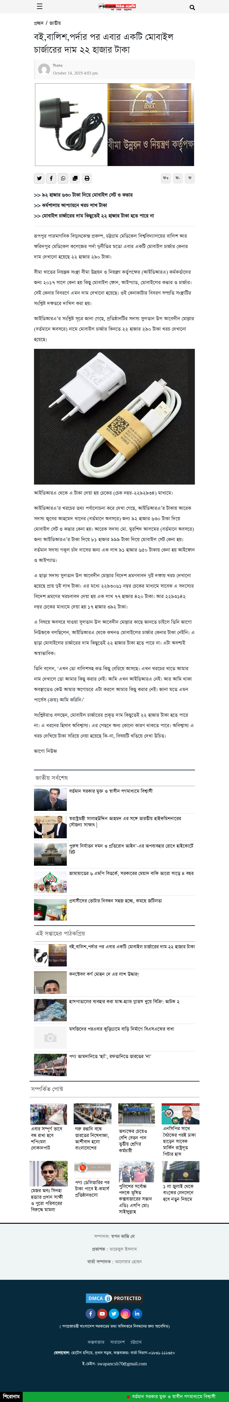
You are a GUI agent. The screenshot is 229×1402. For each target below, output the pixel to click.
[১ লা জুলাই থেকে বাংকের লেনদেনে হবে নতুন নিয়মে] (181, 1171)
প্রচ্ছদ (39, 23)
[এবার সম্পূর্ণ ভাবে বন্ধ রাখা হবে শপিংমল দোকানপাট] (49, 1114)
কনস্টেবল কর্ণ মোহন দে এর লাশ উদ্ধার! (104, 974)
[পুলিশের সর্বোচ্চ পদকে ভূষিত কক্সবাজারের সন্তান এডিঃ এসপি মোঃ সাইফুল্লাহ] (136, 1171)
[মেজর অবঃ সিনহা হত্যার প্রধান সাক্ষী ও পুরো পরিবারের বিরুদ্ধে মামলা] (49, 1173)
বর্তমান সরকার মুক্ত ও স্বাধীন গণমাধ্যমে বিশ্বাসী (111, 791)
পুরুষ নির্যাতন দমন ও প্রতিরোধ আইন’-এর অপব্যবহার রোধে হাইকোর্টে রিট (131, 849)
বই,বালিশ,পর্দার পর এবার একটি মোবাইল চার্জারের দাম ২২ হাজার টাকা (132, 947)
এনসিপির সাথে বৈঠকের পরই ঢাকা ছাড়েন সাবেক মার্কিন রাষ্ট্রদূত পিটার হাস (179, 1142)
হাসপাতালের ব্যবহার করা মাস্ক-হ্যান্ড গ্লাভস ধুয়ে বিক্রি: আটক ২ (124, 1002)
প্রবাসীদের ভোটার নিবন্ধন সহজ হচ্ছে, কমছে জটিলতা (115, 901)
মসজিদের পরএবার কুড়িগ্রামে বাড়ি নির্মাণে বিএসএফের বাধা (121, 1029)
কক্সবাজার (96, 1342)
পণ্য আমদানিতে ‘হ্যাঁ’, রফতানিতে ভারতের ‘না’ (110, 1057)
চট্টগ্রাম (136, 1342)
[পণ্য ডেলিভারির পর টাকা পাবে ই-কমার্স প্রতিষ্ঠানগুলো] (93, 1169)
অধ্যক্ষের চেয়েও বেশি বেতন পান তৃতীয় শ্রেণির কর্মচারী (133, 1141)
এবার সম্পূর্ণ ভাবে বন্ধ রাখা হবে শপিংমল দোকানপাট (46, 1139)
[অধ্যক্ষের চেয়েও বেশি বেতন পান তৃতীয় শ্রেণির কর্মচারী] (136, 1115)
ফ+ (166, 178)
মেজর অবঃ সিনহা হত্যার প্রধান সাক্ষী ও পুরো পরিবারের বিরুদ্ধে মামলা (47, 1200)
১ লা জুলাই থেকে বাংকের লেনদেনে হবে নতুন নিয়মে (178, 1193)
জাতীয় (55, 23)
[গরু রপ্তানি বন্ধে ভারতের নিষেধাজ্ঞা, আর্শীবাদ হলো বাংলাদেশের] (93, 1114)
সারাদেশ (117, 1342)
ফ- (178, 178)
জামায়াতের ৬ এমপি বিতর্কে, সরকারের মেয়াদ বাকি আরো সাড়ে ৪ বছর (131, 873)
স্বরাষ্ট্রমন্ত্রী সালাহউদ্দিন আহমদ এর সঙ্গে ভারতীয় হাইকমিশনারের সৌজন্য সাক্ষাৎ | (125, 822)
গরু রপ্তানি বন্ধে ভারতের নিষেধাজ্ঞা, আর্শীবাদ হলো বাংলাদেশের (92, 1139)
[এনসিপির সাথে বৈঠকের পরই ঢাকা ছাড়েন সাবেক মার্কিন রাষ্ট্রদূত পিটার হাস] (181, 1113)
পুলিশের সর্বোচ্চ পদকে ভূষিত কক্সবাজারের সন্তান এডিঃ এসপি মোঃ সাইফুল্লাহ (135, 1200)
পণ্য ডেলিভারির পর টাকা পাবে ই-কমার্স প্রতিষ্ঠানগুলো (92, 1189)
